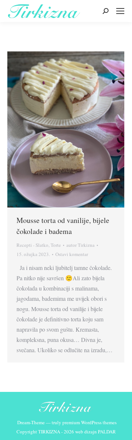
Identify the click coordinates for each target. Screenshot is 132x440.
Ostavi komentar (71, 254)
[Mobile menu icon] (120, 11)
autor (80, 245)
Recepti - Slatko (32, 245)
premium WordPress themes (89, 422)
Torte (56, 245)
